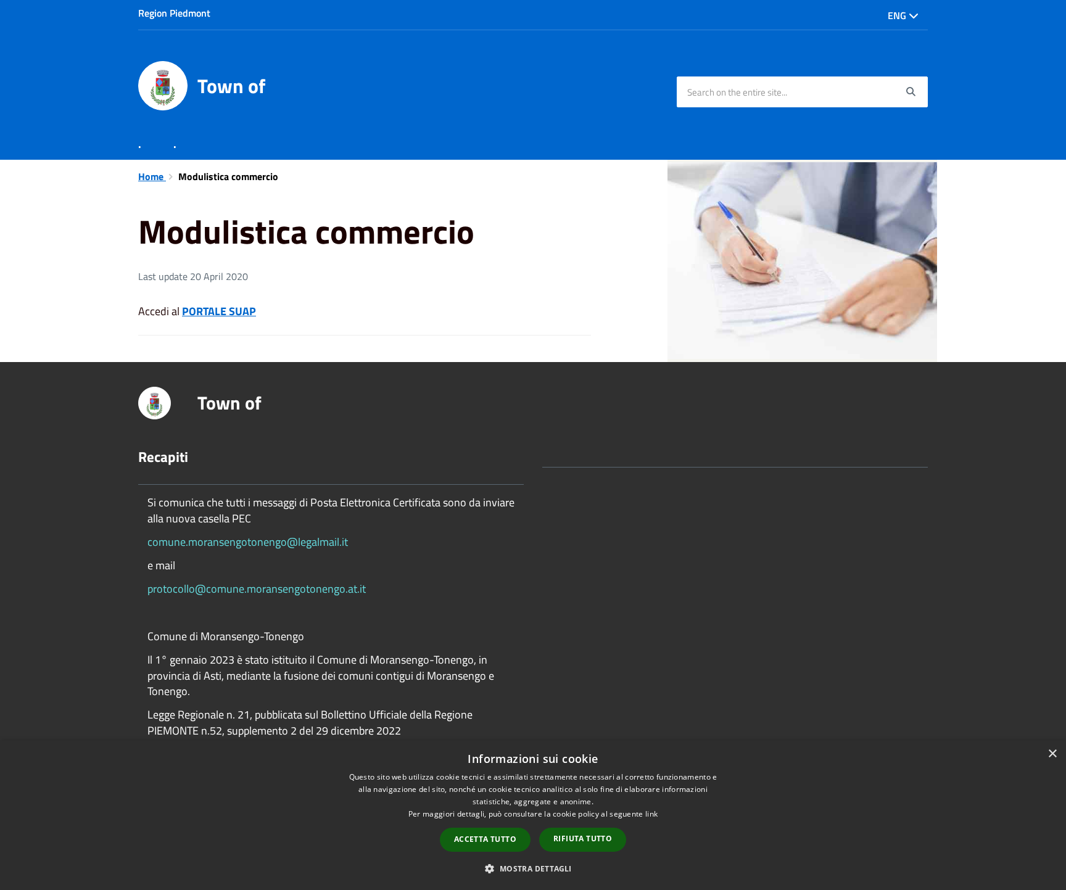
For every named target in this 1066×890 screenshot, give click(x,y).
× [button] (1052, 754)
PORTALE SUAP (219, 311)
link (651, 814)
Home (152, 176)
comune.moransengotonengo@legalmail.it (247, 542)
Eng (898, 15)
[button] (532, 868)
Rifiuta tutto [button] (582, 838)
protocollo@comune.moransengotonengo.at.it (256, 588)
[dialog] (533, 815)
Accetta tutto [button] (485, 839)
